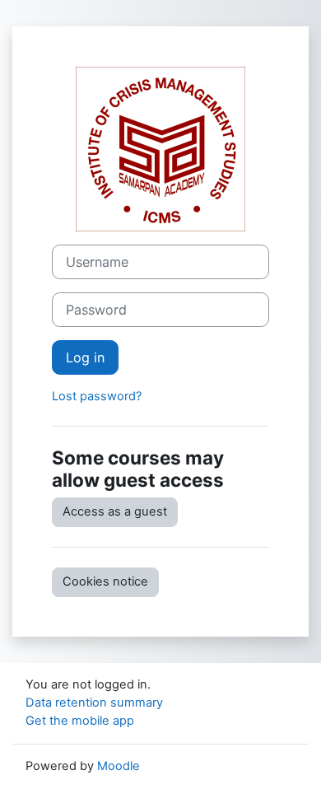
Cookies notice (105, 581)
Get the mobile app (80, 720)
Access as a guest (115, 511)
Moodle (118, 766)
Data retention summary (94, 702)
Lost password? (97, 396)
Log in (85, 357)
